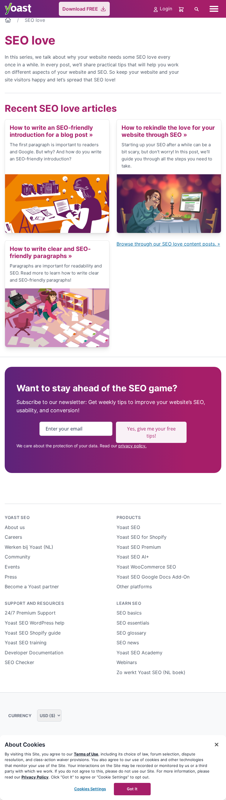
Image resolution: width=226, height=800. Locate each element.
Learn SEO (129, 603)
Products (129, 517)
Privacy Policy (35, 777)
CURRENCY (20, 715)
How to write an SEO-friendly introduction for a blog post (51, 131)
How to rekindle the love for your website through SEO (168, 131)
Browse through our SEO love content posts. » (168, 244)
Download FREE (80, 9)
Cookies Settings (90, 788)
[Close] (216, 744)
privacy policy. (132, 445)
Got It (132, 788)
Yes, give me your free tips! (151, 432)
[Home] (8, 21)
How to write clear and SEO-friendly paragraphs (50, 252)
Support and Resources (34, 603)
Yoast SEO (17, 517)
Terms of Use (86, 754)
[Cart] (182, 9)
